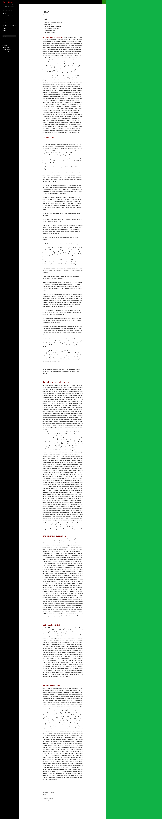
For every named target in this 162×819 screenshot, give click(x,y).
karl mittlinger (97, 2)
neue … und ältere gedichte (50, 799)
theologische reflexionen (8, 22)
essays (48, 793)
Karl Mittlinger (8, 2)
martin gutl (5, 30)
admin (56, 15)
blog (89, 2)
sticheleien (5, 13)
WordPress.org (6, 51)
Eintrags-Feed (6, 47)
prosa (4, 18)
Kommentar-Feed (7, 49)
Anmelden (5, 45)
